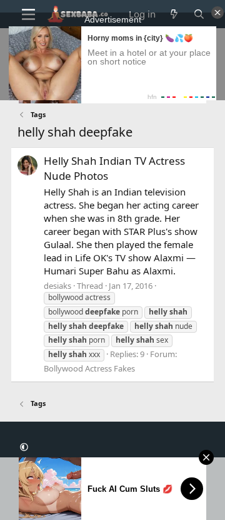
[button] (24, 447)
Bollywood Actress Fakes (89, 368)
